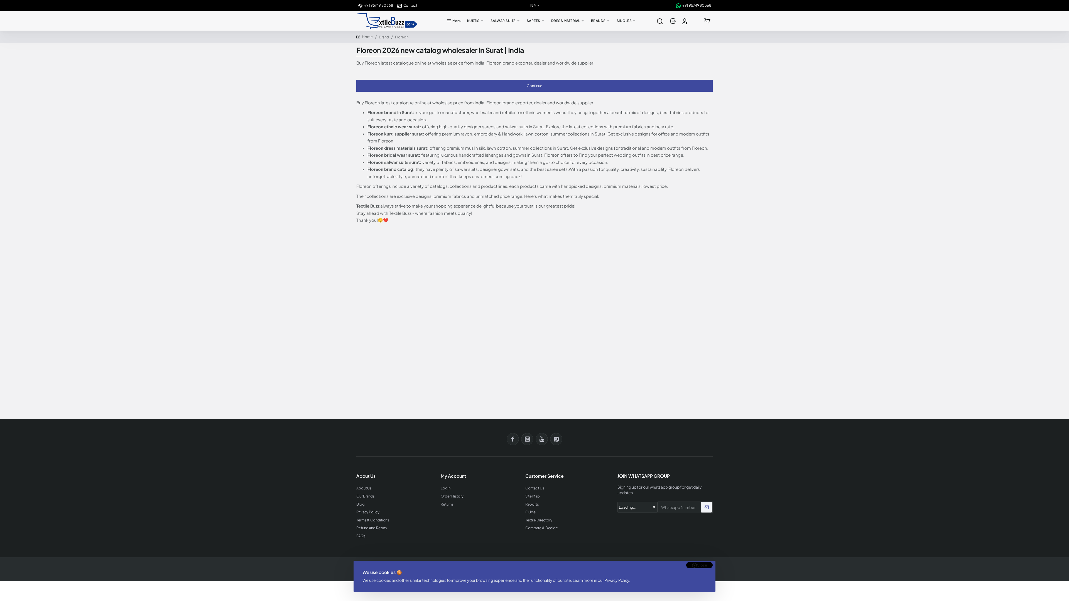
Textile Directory (538, 520)
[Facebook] (513, 439)
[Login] (674, 21)
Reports (532, 504)
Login (445, 488)
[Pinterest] (556, 439)
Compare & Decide (541, 528)
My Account (453, 476)
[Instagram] (527, 439)
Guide (530, 512)
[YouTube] (542, 439)
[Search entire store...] (659, 20)
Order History (452, 496)
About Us (364, 488)
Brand (384, 37)
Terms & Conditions (372, 520)
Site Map (532, 496)
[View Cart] (707, 20)
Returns (447, 504)
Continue (534, 85)
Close (702, 565)
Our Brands (365, 496)
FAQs (361, 536)
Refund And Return (371, 528)
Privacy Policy (616, 580)
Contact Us (534, 488)
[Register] (686, 21)
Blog (360, 504)
